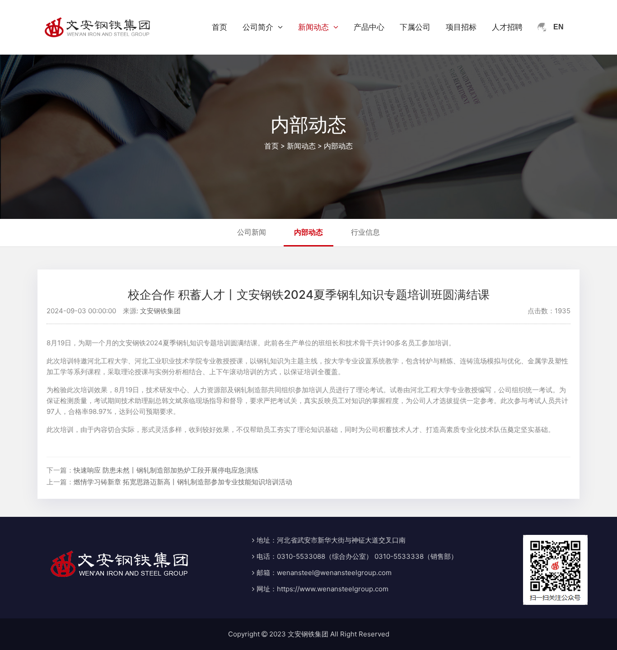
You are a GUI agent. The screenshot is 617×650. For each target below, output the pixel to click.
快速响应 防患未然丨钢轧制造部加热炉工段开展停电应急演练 (166, 470)
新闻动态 (313, 27)
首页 (219, 27)
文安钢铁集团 (160, 310)
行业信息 (365, 232)
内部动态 (338, 145)
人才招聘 (507, 27)
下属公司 (415, 27)
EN (558, 27)
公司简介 (258, 27)
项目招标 (461, 27)
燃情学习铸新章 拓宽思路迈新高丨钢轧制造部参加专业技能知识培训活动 (183, 482)
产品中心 (369, 27)
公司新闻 (251, 232)
